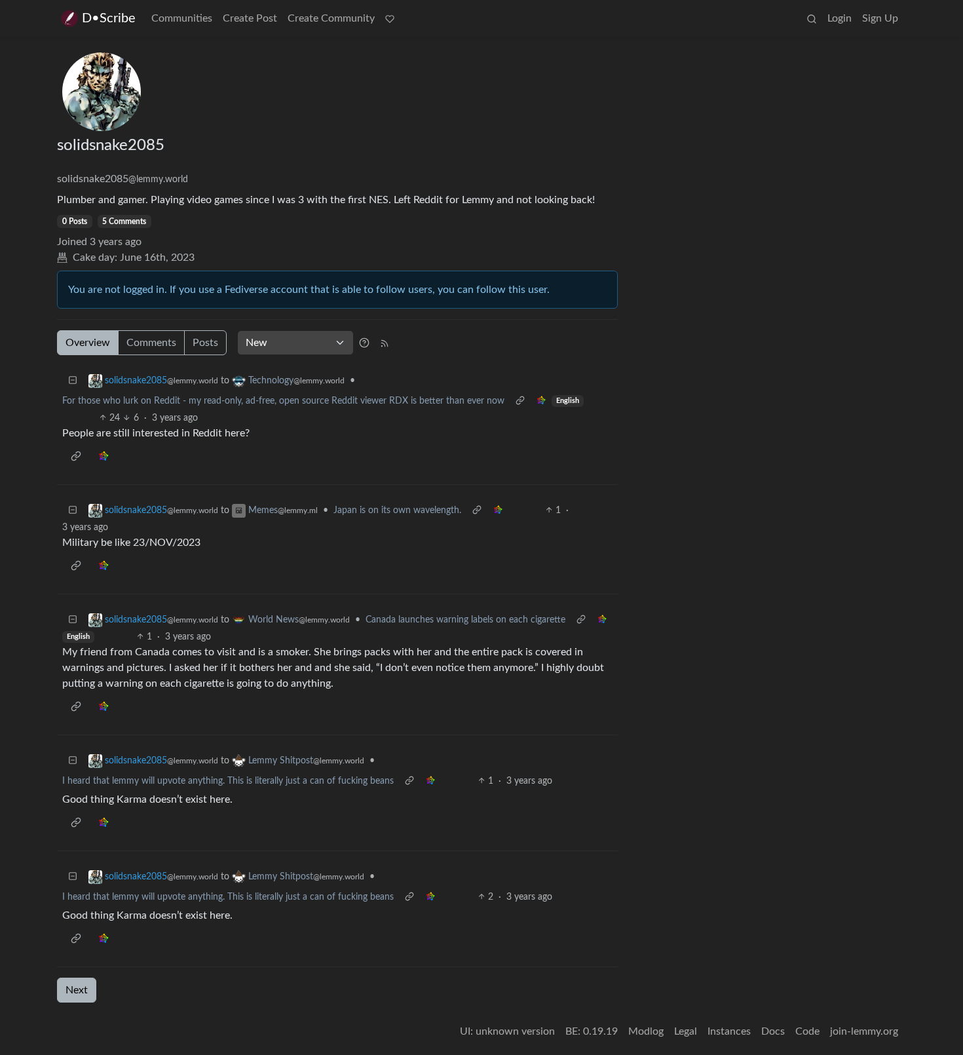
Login (839, 18)
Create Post (250, 18)
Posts (205, 342)
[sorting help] (364, 342)
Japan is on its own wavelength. (397, 510)
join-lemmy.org (864, 1031)
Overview (88, 342)
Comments (151, 342)
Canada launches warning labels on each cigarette (465, 619)
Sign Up (880, 18)
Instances (729, 1031)
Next (77, 990)
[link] (541, 401)
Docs (773, 1031)
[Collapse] (72, 381)
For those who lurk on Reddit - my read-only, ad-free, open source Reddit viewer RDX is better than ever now (283, 401)
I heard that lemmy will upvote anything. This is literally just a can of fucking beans (228, 781)
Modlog (646, 1031)
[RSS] (384, 342)
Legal (685, 1031)
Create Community (331, 18)
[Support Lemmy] (390, 18)
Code (807, 1031)
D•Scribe (109, 18)
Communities (181, 18)
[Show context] (520, 401)
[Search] (811, 18)
